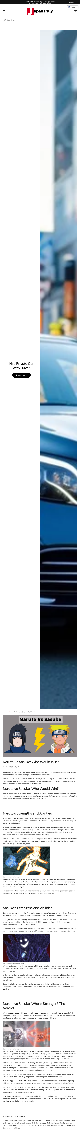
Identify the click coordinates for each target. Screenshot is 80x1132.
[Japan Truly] (39, 11)
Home (5, 712)
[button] (75, 11)
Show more (21, 375)
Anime (11, 712)
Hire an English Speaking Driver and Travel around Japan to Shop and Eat (40, 2)
